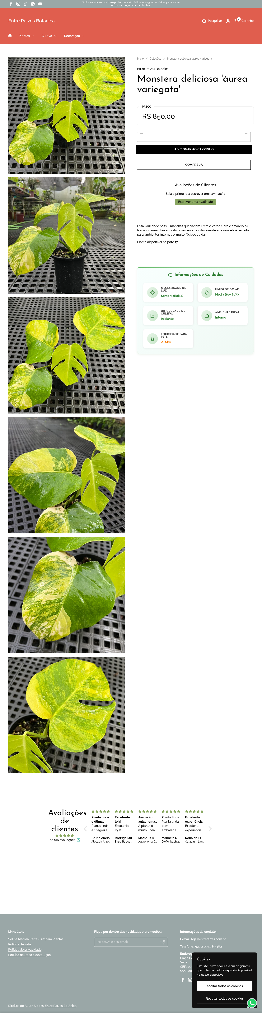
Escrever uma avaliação (195, 202)
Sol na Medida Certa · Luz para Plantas (35, 939)
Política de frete (19, 944)
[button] (212, 21)
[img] (64, 835)
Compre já (194, 165)
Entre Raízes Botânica (31, 21)
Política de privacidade (24, 949)
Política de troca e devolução (29, 955)
